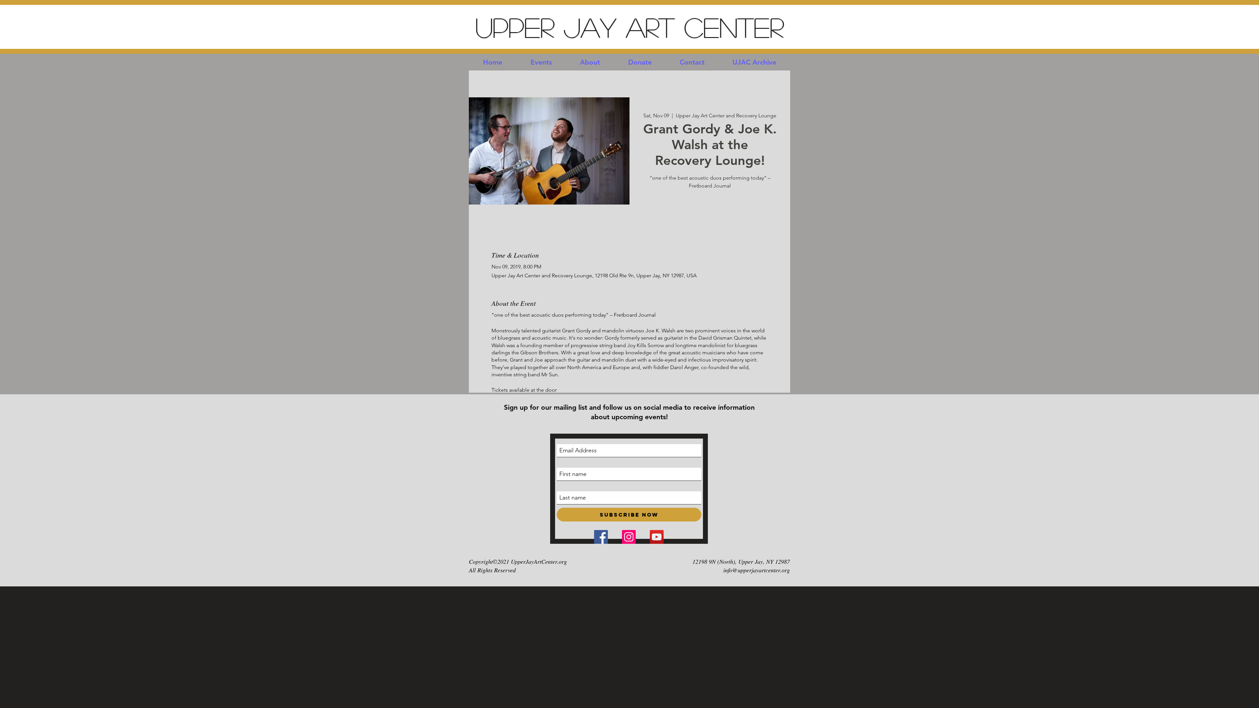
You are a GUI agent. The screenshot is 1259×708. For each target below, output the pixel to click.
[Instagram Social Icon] (629, 537)
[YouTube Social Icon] (657, 537)
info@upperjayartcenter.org (756, 570)
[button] (541, 62)
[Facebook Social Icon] (601, 537)
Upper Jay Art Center (629, 27)
